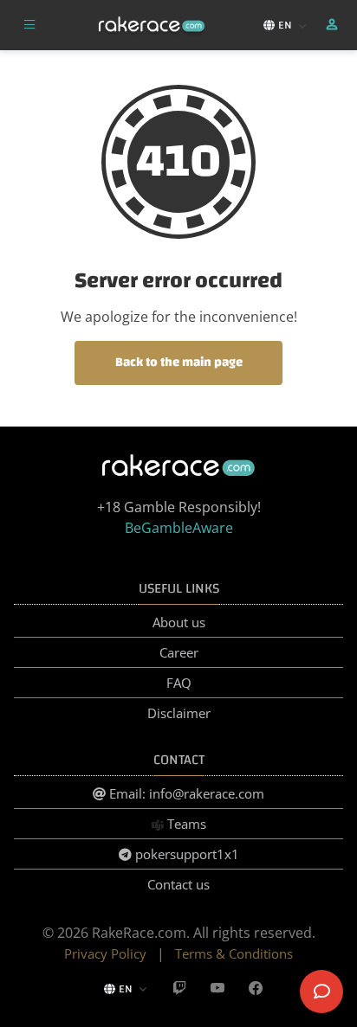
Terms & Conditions (234, 953)
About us (179, 622)
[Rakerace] (151, 25)
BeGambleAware (179, 527)
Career (178, 652)
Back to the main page (179, 362)
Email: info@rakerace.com (185, 793)
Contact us (178, 884)
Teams (185, 823)
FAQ (178, 682)
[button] (333, 25)
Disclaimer (179, 713)
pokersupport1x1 (185, 854)
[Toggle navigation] (29, 25)
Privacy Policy (105, 953)
